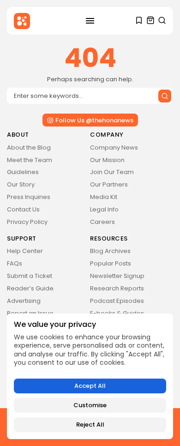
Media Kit (103, 197)
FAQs (14, 263)
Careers (102, 221)
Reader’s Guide (30, 288)
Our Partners (109, 184)
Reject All (90, 424)
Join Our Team (112, 172)
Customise (90, 405)
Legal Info (104, 209)
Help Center (25, 251)
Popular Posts (110, 263)
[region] (90, 376)
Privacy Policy (27, 221)
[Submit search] (164, 96)
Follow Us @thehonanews (94, 120)
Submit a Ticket (29, 275)
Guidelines (23, 172)
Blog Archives (110, 251)
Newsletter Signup (117, 275)
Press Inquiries (28, 197)
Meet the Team (29, 160)
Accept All (90, 385)
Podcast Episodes (117, 300)
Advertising (24, 300)
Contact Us (23, 209)
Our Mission (107, 160)
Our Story (21, 184)
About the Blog (29, 147)
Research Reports (117, 288)
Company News (114, 147)
